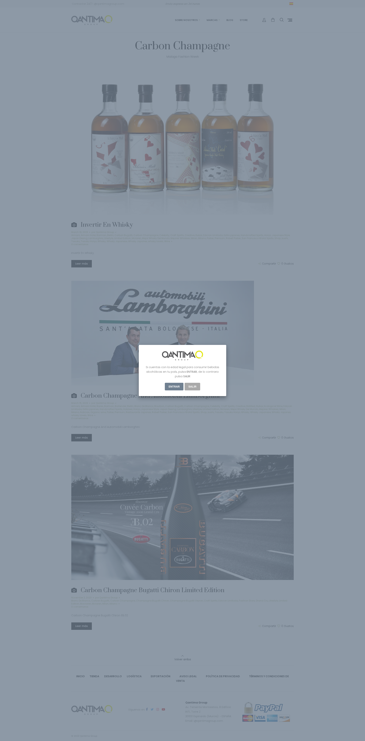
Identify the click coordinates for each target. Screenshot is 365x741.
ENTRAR (174, 386)
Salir (192, 386)
